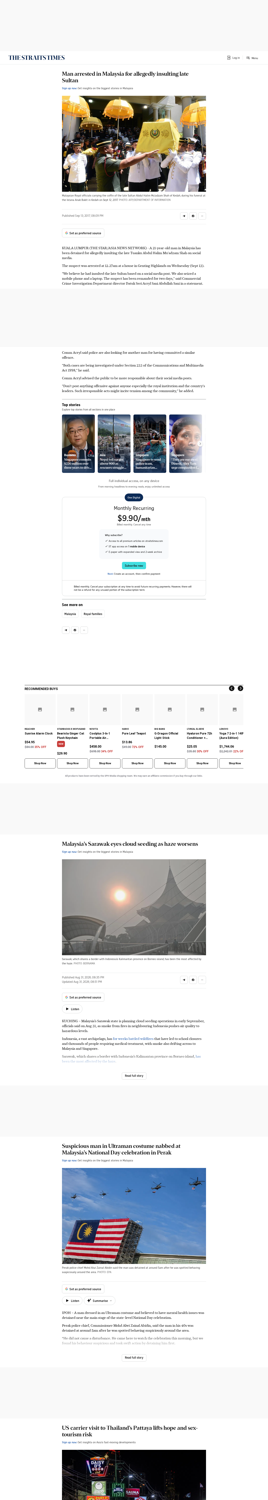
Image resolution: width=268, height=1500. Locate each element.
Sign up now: (69, 88)
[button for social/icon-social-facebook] (193, 216)
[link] (37, 58)
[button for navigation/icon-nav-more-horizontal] (202, 216)
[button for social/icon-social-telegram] (184, 216)
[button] (233, 58)
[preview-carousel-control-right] (200, 444)
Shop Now (40, 763)
